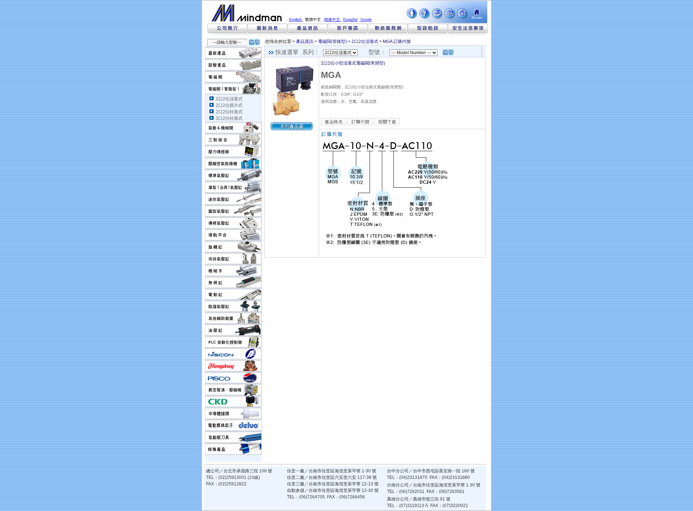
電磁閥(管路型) (332, 41)
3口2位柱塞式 (229, 118)
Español (350, 19)
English (296, 19)
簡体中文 (332, 19)
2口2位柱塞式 (229, 111)
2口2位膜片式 (229, 105)
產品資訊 (304, 41)
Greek (365, 19)
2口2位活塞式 (229, 98)
